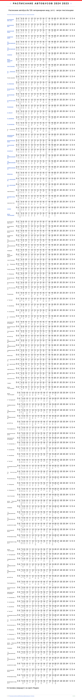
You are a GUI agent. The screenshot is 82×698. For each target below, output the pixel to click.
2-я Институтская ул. (11, 101)
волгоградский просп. (10, 31)
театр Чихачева (11, 66)
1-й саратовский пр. (11, 180)
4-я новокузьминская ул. (11, 43)
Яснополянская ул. (10, 95)
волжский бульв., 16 (11, 197)
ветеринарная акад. (10, 25)
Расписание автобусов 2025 (14, 695)
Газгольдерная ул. (10, 145)
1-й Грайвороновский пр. (11, 162)
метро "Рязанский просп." (9, 60)
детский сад (10, 151)
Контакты (32, 695)
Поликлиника (10, 107)
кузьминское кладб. (10, 37)
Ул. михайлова (10, 118)
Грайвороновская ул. (11, 168)
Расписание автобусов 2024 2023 (41, 3)
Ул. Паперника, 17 (11, 72)
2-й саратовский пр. (11, 185)
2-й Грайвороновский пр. (11, 156)
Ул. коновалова (10, 124)
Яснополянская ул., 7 (10, 89)
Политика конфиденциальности (25, 695)
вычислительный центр (11, 141)
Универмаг (9, 54)
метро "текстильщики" (10, 214)
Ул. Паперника (10, 83)
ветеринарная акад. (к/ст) (10, 20)
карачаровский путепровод (10, 136)
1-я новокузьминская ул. (11, 49)
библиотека (10, 174)
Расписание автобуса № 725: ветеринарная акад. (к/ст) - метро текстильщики (20, 14)
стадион (9, 208)
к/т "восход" (10, 112)
